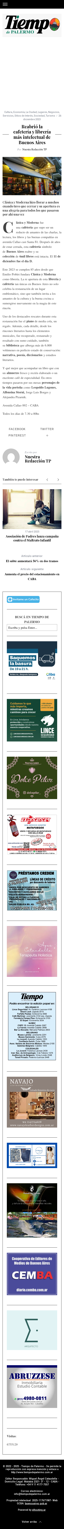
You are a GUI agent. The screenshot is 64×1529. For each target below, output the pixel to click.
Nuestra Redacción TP (34, 149)
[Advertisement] (32, 76)
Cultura (8, 112)
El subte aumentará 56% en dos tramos (32, 558)
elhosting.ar (39, 1509)
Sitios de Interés (24, 115)
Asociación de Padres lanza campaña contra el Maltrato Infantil (32, 538)
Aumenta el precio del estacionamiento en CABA (32, 574)
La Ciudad (31, 112)
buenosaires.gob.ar (36, 1503)
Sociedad (39, 115)
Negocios (53, 112)
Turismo (50, 115)
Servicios (8, 115)
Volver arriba (29, 1521)
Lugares (42, 112)
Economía (19, 112)
